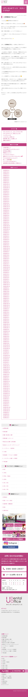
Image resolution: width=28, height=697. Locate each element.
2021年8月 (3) (6, 272)
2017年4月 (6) (6, 358)
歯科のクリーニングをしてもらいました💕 (13, 156)
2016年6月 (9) (6, 376)
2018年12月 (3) (6, 324)
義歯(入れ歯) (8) (6, 140)
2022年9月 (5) (6, 251)
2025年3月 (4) (6, 199)
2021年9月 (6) (6, 270)
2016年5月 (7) (6, 377)
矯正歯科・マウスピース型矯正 (10, 455)
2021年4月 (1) (6, 279)
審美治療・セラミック (8, 438)
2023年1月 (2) (6, 244)
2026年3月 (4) (6, 179)
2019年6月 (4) (6, 313)
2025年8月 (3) (6, 191)
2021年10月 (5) (6, 268)
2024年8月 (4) (6, 211)
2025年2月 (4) (6, 201)
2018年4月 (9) (6, 338)
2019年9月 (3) (6, 308)
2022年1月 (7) (6, 263)
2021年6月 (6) (6, 275)
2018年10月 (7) (6, 327)
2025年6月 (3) (6, 194)
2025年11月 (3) (6, 185)
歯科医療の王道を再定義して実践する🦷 (12, 163)
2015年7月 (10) (6, 395)
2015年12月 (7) (6, 386)
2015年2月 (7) (6, 403)
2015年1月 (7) (6, 405)
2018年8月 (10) (6, 331)
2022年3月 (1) (6, 260)
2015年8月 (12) (6, 393)
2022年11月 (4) (6, 248)
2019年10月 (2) (6, 306)
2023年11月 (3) (6, 227)
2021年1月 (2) (6, 281)
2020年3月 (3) (6, 298)
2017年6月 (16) (6, 355)
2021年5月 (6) (6, 277)
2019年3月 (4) (6, 319)
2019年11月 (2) (6, 305)
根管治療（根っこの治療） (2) (10, 138)
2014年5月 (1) (6, 417)
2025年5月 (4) (6, 196)
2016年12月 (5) (6, 365)
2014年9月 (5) (6, 412)
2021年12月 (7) (6, 265)
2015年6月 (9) (6, 396)
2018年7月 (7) (6, 332)
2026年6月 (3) (6, 173)
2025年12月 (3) (6, 184)
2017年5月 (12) (6, 357)
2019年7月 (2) (6, 312)
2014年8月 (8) (6, 414)
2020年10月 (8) (6, 286)
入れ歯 (4, 451)
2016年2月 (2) (6, 383)
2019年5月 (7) (6, 315)
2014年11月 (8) (6, 409)
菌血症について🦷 (7, 152)
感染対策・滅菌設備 (7, 503)
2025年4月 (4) (6, 198)
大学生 (4, 479)
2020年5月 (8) (6, 294)
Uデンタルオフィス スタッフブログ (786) (13, 131)
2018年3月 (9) (6, 339)
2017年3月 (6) (6, 360)
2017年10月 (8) (6, 348)
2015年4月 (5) (6, 400)
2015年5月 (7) (6, 398)
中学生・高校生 (6, 476)
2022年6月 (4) (6, 256)
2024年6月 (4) (6, 215)
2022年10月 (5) (6, 249)
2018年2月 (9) (6, 341)
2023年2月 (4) (6, 243)
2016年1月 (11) (6, 384)
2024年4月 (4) (6, 218)
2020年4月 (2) (6, 296)
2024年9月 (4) (6, 210)
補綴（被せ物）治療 (7, 435)
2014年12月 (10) (6, 407)
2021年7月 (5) (6, 274)
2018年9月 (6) (6, 329)
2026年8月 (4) (6, 170)
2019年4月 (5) (6, 317)
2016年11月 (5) (6, 367)
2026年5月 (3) (6, 175)
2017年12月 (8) (6, 345)
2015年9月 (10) (6, 391)
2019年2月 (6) (6, 320)
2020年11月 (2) (6, 284)
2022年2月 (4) (6, 261)
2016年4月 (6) (6, 379)
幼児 (4, 469)
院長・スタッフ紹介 (7, 500)
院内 (4, 507)
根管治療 (5, 431)
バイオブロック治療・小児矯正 (10, 458)
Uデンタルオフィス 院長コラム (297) (12, 133)
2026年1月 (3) (6, 182)
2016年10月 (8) (6, 369)
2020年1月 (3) (6, 301)
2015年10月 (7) (6, 389)
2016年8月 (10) (6, 372)
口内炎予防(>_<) (7, 147)
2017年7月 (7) (6, 353)
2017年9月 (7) (6, 350)
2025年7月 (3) (6, 192)
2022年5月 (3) (6, 258)
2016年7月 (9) (6, 374)
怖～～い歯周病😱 (7, 159)
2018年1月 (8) (6, 343)
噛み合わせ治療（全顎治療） (9, 441)
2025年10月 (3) (6, 187)
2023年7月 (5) (6, 234)
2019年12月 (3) (6, 303)
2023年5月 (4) (6, 237)
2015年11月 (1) (6, 388)
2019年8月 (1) (6, 310)
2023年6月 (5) (6, 236)
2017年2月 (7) (6, 362)
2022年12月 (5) (6, 246)
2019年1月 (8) (6, 322)
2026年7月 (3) (6, 172)
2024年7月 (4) (6, 213)
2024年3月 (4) (6, 220)
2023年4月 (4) (6, 239)
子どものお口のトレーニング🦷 (10, 157)
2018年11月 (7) (6, 325)
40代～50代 (5, 486)
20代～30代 (5, 482)
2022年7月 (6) (6, 255)
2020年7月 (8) (6, 291)
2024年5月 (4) (6, 217)
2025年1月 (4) (6, 203)
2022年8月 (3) (6, 253)
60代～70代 (5, 489)
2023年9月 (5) (6, 230)
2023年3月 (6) (6, 241)
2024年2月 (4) (6, 222)
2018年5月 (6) (6, 336)
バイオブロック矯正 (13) (8, 136)
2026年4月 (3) (6, 177)
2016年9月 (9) (6, 370)
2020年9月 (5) (6, 287)
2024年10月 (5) (6, 208)
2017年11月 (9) (6, 346)
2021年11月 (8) (6, 267)
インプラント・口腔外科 (8, 448)
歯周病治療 (5, 428)
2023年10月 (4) (6, 229)
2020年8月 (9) (6, 289)
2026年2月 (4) (6, 180)
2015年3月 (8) (6, 402)
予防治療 (5, 461)
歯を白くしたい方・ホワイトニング (11, 445)
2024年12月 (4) (6, 204)
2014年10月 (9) (6, 410)
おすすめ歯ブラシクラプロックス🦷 (11, 149)
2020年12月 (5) (6, 282)
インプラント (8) (7, 135)
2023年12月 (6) (6, 225)
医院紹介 (5, 497)
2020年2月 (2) (6, 300)
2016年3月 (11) (6, 381)
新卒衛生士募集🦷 (7, 151)
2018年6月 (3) (6, 334)
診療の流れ (5, 510)
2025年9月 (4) (6, 189)
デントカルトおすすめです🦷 (10, 161)
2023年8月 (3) (6, 232)
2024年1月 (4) (6, 223)
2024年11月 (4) (6, 206)
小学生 (4, 472)
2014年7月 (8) (6, 415)
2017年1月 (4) (6, 364)
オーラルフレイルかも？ (8, 154)
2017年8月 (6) (6, 351)
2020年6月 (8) (6, 293)
